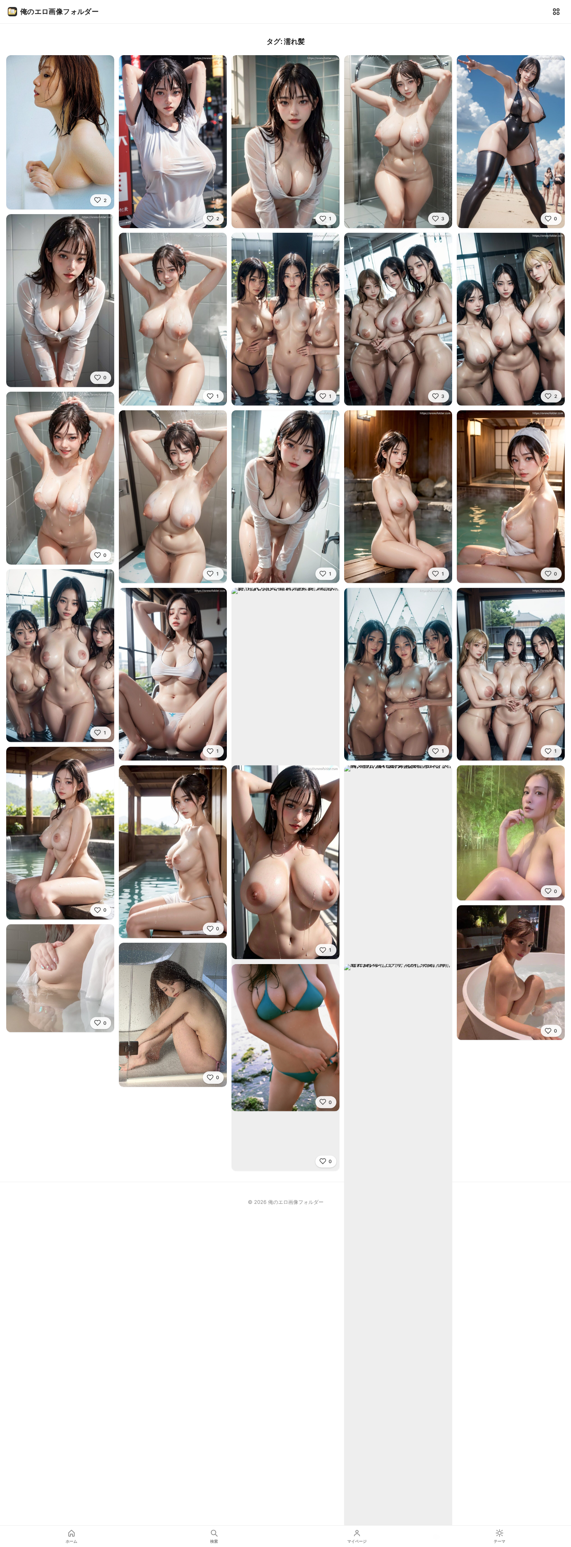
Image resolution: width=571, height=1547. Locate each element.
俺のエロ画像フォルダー (59, 11)
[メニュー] (556, 12)
